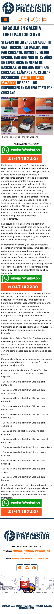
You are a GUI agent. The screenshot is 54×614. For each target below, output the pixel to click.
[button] (5, 19)
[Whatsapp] (26, 19)
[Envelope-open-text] (44, 19)
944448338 (17, 551)
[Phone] (20, 19)
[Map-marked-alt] (34, 567)
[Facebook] (20, 567)
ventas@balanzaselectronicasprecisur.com (30, 558)
